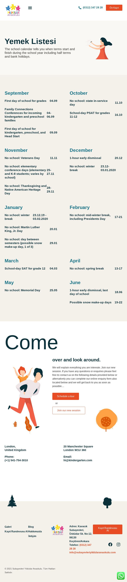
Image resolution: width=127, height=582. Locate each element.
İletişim (32, 536)
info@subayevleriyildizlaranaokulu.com (92, 552)
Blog (31, 526)
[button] (30, 8)
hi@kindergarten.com (78, 460)
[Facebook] (110, 544)
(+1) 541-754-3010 (16, 460)
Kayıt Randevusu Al (16, 531)
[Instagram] (118, 544)
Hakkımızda (35, 531)
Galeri (8, 526)
